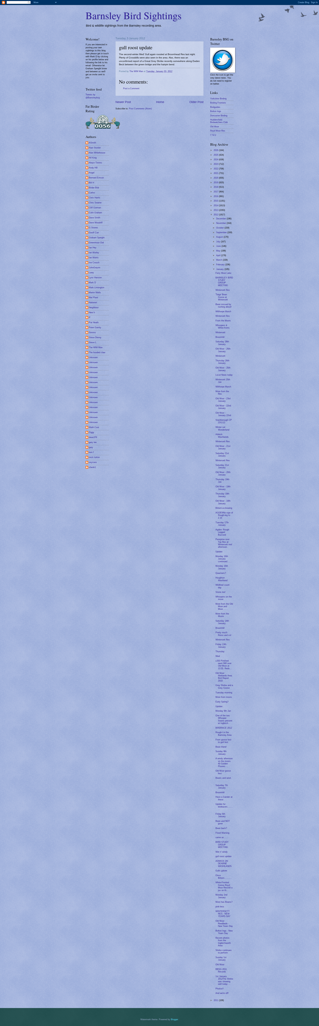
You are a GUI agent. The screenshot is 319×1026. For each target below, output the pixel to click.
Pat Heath (94, 322)
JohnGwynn (94, 267)
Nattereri (93, 302)
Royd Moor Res (217, 130)
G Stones (93, 227)
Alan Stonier (95, 147)
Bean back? (221, 828)
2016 (216, 196)
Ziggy (91, 432)
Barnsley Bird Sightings (133, 15)
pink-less (219, 906)
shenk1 (92, 467)
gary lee (93, 442)
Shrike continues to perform (223, 951)
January (220, 269)
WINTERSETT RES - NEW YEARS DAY (222, 914)
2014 (216, 205)
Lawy (91, 272)
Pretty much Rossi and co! (223, 633)
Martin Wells (95, 292)
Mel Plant (93, 297)
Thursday (219, 651)
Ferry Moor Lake (223, 273)
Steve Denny (95, 337)
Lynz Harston (95, 277)
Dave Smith (94, 217)
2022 (216, 168)
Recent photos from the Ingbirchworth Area (223, 942)
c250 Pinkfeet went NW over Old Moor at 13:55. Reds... (223, 665)
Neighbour (94, 307)
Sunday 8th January (220, 752)
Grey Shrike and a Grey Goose (224, 686)
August (220, 237)
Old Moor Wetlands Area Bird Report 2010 (223, 677)
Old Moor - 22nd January (223, 406)
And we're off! (222, 993)
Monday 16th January (221, 567)
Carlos (92, 192)
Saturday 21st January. (222, 454)
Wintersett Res (222, 290)
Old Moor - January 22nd (223, 414)
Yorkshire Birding (218, 98)
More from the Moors (222, 614)
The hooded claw (97, 352)
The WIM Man (96, 347)
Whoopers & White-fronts (222, 326)
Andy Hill (93, 167)
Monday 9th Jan (223, 711)
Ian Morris (94, 257)
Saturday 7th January (221, 786)
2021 (216, 173)
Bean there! (221, 747)
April (218, 255)
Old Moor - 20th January (222, 473)
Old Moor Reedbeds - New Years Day (224, 923)
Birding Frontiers (218, 103)
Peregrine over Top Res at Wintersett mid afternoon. (223, 543)
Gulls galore (221, 870)
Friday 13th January (220, 645)
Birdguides (215, 107)
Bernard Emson (96, 177)
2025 (216, 155)
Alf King (93, 157)
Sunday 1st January (220, 958)
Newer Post (123, 102)
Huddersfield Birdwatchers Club (219, 120)
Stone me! (220, 592)
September (221, 232)
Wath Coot (94, 427)
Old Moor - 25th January (222, 368)
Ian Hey (92, 247)
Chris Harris (94, 197)
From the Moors (223, 320)
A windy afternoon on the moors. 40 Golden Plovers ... (224, 762)
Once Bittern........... (223, 876)
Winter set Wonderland (222, 428)
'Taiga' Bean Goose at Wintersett (221, 297)
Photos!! (219, 988)
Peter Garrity (95, 327)
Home (160, 102)
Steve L (92, 342)
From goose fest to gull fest (223, 740)
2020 (216, 178)
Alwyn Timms (95, 162)
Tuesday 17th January (222, 523)
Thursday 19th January (222, 494)
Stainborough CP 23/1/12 (223, 421)
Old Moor (214, 126)
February (220, 264)
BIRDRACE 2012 (223, 728)
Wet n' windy (221, 852)
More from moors (223, 697)
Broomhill (219, 337)
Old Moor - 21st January (222, 447)
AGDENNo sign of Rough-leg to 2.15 (224, 515)
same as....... (221, 837)
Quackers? (220, 573)
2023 (216, 164)
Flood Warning (222, 833)
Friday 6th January (220, 815)
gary (91, 447)
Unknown (93, 357)
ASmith (92, 142)
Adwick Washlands (222, 435)
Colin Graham (95, 212)
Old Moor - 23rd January (222, 399)
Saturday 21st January (222, 466)
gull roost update (223, 856)
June (218, 246)
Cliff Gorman (95, 207)
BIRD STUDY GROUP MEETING (222, 844)
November (221, 223)
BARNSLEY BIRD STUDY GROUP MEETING (224, 281)
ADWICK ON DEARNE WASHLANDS (223, 863)
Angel (91, 172)
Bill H (91, 182)
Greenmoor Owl (96, 242)
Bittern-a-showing (223, 508)
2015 (216, 201)
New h (92, 312)
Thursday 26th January (222, 361)
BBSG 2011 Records (221, 970)
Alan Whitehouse (97, 152)
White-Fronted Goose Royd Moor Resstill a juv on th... (223, 886)
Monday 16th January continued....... (223, 559)
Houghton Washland (221, 578)
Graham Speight (97, 237)
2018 (216, 187)
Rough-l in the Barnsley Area (223, 733)
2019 (216, 182)
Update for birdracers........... (224, 806)
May (218, 250)
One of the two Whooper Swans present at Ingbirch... (223, 719)
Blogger (174, 1019)
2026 (216, 150)
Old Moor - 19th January (222, 487)
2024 (216, 159)
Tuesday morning (223, 692)
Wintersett (220, 332)
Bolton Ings (215, 111)
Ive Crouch (94, 262)
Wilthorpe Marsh (223, 311)
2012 (216, 214)
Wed (217, 656)
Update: (219, 551)
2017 (216, 191)
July (218, 241)
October (220, 228)
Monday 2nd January (221, 896)
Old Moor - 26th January (222, 349)
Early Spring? (221, 701)
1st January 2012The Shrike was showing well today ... (224, 980)
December (221, 218)
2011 (216, 1000)
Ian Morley (94, 252)
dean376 (93, 437)
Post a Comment (131, 88)
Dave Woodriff (96, 222)
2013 (216, 210)
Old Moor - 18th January (222, 502)
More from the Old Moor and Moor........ (224, 606)
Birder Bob (94, 187)
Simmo (92, 332)
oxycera (93, 462)
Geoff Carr (94, 232)
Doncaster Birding (218, 115)
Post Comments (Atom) (140, 108)
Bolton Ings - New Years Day (224, 931)
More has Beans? (223, 902)
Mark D (92, 282)
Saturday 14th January (222, 622)
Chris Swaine (95, 202)
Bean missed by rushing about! (223, 305)
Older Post (196, 102)
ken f (91, 452)
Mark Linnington (96, 287)
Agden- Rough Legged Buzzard (222, 532)
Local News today (224, 375)
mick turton (94, 457)
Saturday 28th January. (222, 342)
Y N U (213, 135)
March (219, 260)
